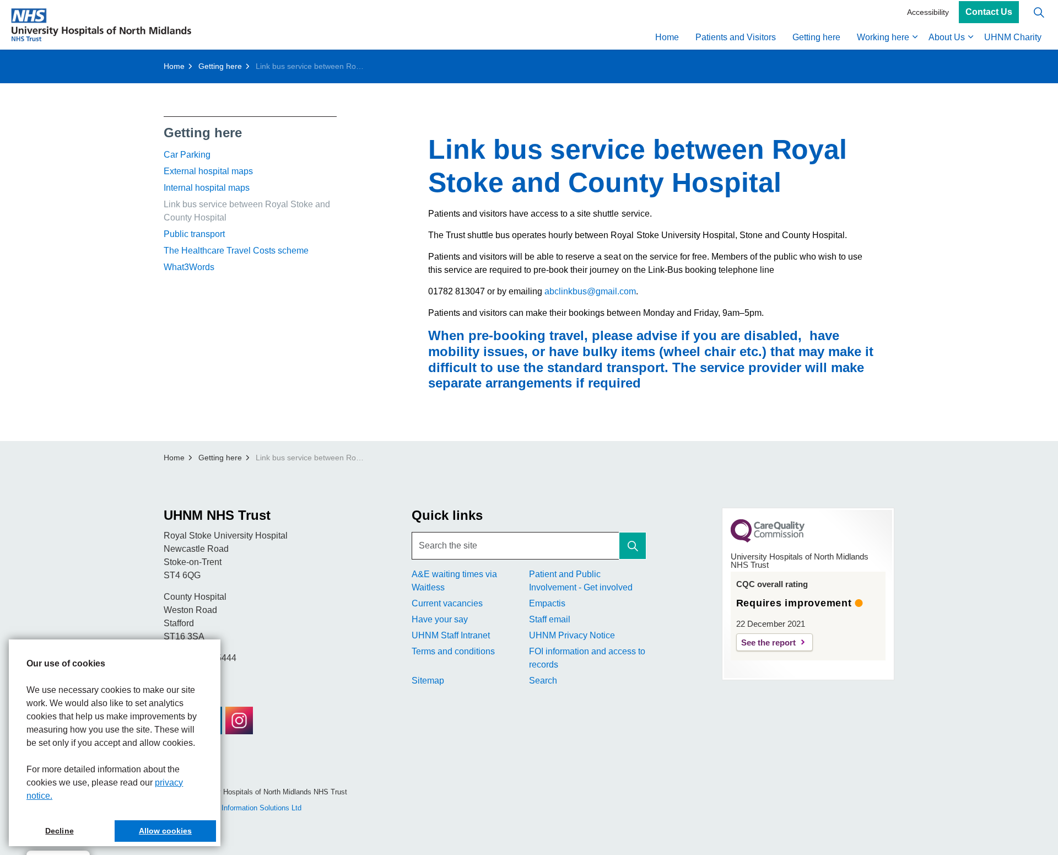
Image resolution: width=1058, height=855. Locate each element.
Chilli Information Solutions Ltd (252, 808)
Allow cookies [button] (165, 830)
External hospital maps (208, 171)
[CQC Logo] (768, 539)
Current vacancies (447, 603)
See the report (768, 642)
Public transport (194, 234)
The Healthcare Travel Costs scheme (236, 250)
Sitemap (428, 680)
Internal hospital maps (207, 187)
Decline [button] (59, 830)
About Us (947, 37)
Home (667, 37)
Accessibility (928, 12)
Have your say (440, 619)
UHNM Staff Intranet (451, 635)
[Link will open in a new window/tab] (239, 720)
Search (543, 680)
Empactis (547, 603)
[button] (632, 546)
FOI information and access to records (587, 658)
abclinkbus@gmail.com (590, 291)
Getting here (816, 37)
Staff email (549, 619)
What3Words (189, 267)
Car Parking (187, 154)
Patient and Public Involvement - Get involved (581, 580)
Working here (883, 37)
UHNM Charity (1012, 37)
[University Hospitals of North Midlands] (101, 24)
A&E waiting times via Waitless (454, 580)
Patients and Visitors (735, 37)
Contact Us (988, 12)
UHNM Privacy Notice (572, 635)
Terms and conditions (453, 651)
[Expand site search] (1039, 12)
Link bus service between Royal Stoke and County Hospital (247, 211)
